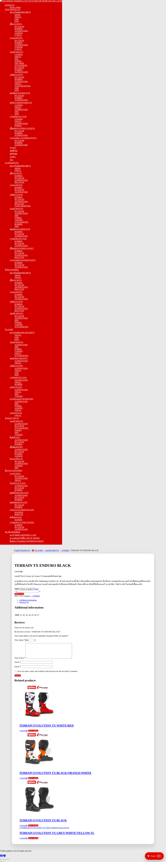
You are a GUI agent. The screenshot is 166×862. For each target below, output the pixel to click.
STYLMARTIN (21, 65)
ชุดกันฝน (13, 154)
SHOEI (17, 15)
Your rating (19, 640)
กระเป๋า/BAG (15, 474)
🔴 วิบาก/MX (37, 550)
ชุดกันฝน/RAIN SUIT (18, 502)
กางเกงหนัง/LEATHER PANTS (22, 260)
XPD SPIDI (19, 63)
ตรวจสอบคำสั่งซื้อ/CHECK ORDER (25, 538)
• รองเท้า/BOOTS (51, 550)
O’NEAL (18, 35)
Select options (33, 731)
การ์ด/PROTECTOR (18, 117)
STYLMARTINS (21, 222)
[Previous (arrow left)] (1, 861)
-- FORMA (65, 550)
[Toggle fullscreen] (3, 859)
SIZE (17, 589)
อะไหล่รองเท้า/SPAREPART (21, 399)
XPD (17, 226)
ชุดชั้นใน (13, 151)
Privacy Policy (15, 7)
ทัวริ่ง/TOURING (12, 270)
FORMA (18, 61)
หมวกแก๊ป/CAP (16, 459)
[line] (4, 856)
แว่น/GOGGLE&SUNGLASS (22, 510)
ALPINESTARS (21, 31)
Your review (19, 658)
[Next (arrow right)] (3, 861)
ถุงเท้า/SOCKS (16, 387)
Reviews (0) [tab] (24, 602)
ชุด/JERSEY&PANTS (18, 358)
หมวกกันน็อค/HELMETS (20, 12)
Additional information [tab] (28, 600)
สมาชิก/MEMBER (12, 532)
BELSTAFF (19, 182)
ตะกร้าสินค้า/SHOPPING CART (23, 535)
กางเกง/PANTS (16, 38)
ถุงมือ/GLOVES (16, 75)
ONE (17, 19)
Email (17, 667)
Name (17, 662)
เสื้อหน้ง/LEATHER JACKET (22, 248)
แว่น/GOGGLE (16, 413)
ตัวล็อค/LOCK (16, 517)
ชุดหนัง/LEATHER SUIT (20, 93)
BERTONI (19, 515)
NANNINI (19, 512)
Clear (36, 589)
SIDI (16, 59)
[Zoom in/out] (1, 859)
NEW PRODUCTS (12, 10)
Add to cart (19, 594)
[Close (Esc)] (8, 859)
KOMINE (18, 29)
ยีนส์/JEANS (15, 437)
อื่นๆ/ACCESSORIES (13, 471)
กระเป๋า (13, 148)
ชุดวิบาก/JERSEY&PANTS (21, 103)
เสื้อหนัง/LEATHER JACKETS (22, 128)
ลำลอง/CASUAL (12, 418)
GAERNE (19, 33)
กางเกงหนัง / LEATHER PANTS (23, 138)
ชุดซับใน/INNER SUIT (19, 493)
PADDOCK (9, 5)
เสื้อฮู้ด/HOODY (16, 447)
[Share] (6, 859)
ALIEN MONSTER (23, 86)
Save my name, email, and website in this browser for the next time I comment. (47, 671)
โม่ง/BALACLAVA (18, 483)
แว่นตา (13, 157)
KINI (17, 21)
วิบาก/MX (9, 330)
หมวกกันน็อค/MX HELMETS (22, 333)
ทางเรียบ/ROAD (11, 163)
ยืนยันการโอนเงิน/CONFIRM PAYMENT (27, 541)
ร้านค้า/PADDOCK (22, 550)
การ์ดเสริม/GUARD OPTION (22, 522)
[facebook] (1, 856)
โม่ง (11, 160)
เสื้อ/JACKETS (16, 24)
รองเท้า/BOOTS (16, 52)
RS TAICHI (19, 27)
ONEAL (18, 17)
